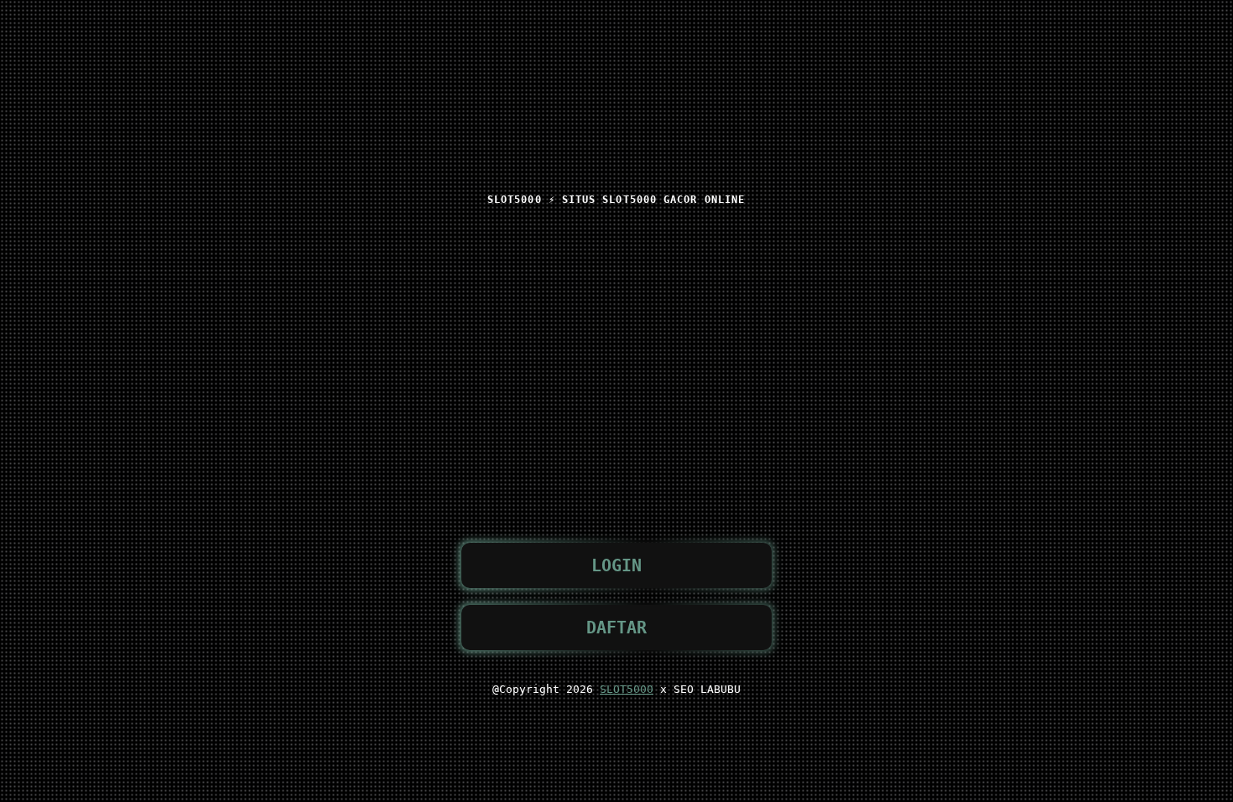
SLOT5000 (626, 689)
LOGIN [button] (616, 565)
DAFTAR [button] (616, 627)
